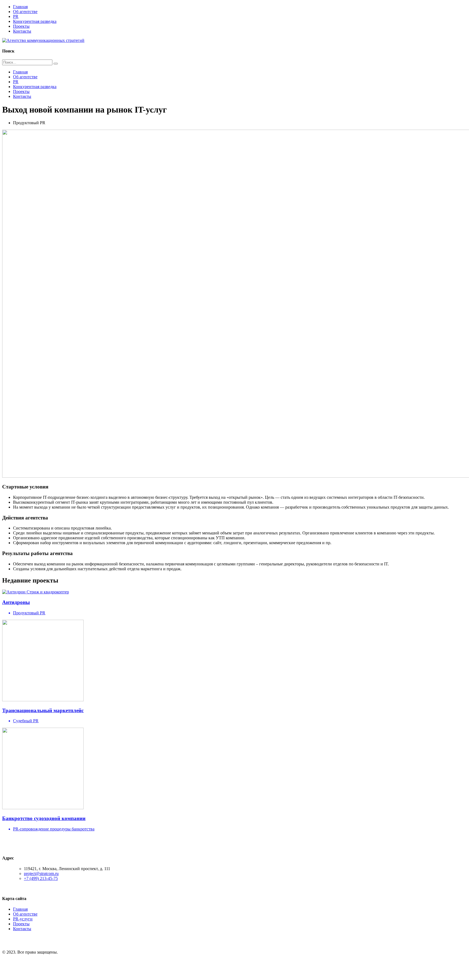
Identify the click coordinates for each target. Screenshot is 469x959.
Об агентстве (25, 11)
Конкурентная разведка (34, 21)
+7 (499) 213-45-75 (41, 878)
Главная (20, 6)
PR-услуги (23, 919)
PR (15, 16)
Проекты (21, 26)
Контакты (22, 31)
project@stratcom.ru (41, 873)
